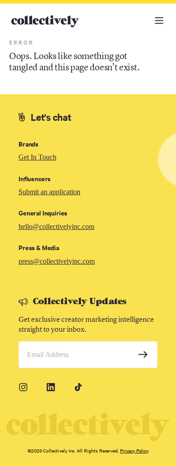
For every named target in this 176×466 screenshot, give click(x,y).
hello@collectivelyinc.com (56, 226)
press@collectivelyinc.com (57, 261)
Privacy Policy (134, 450)
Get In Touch (37, 157)
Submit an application (49, 192)
